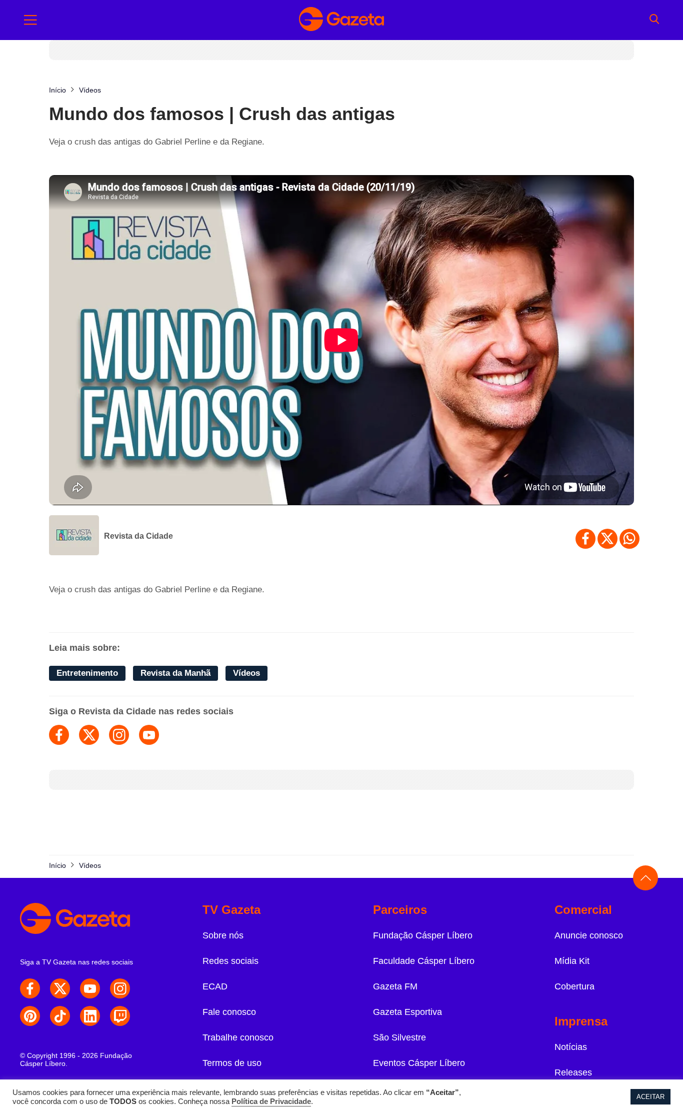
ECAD (215, 986)
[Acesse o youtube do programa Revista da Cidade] (149, 735)
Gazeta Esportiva (407, 1012)
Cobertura (574, 986)
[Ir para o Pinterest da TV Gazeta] (30, 1016)
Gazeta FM (395, 986)
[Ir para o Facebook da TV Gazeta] (30, 988)
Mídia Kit (572, 961)
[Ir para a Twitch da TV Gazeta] (120, 1016)
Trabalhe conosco (238, 1037)
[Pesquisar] (654, 20)
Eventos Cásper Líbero (419, 1063)
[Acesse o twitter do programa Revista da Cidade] (89, 735)
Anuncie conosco (588, 935)
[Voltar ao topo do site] (645, 877)
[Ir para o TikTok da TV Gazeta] (60, 1016)
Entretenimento (87, 673)
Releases (573, 1072)
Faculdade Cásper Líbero (423, 961)
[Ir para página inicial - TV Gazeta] (341, 20)
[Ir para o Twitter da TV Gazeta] (60, 988)
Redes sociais (230, 961)
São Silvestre (399, 1037)
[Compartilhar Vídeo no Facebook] (586, 539)
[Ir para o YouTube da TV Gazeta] (90, 988)
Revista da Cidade (138, 536)
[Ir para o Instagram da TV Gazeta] (120, 988)
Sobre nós (223, 935)
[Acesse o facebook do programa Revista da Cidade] (59, 735)
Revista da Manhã (175, 673)
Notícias (570, 1047)
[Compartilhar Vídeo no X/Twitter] (608, 539)
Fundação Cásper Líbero (422, 935)
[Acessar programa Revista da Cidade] (74, 536)
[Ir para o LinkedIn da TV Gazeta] (90, 1016)
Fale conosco (229, 1012)
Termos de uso (232, 1063)
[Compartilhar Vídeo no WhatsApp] (630, 539)
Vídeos (246, 673)
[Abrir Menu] (30, 20)
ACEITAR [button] (650, 1096)
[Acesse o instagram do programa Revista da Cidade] (119, 735)
